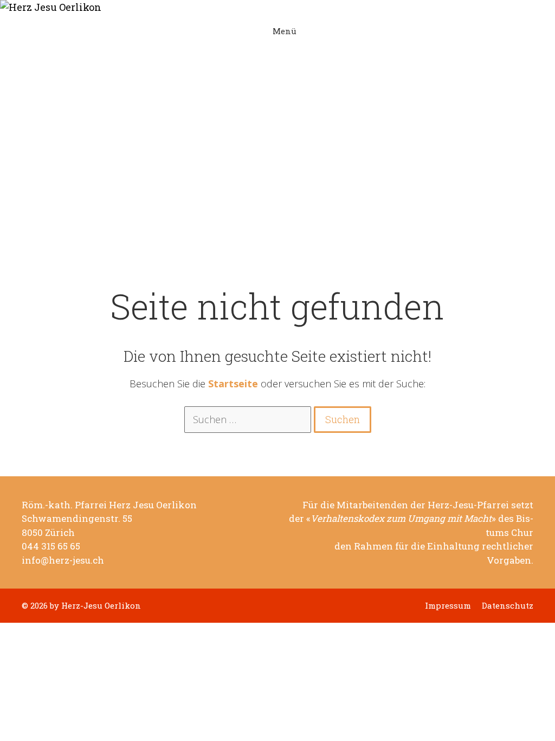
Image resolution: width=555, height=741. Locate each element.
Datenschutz (507, 606)
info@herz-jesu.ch (63, 560)
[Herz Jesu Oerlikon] (269, 7)
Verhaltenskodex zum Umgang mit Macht (401, 519)
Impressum (448, 606)
